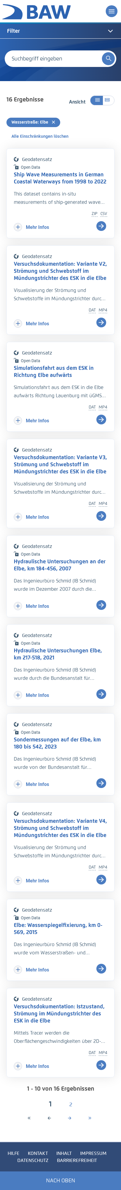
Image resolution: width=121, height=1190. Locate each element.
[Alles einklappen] (96, 100)
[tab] (60, 31)
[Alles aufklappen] (109, 100)
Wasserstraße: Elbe (30, 122)
